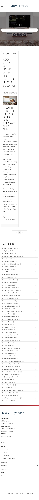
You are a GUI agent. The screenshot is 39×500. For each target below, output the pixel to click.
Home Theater (8, 314)
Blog (2, 472)
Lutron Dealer (8, 343)
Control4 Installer (9, 261)
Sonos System (8, 382)
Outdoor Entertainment (10, 92)
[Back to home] (19, 6)
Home (3, 443)
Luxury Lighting (9, 356)
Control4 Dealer (9, 253)
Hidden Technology (10, 282)
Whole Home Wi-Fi (10, 393)
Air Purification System (11, 248)
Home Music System (10, 298)
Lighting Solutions (9, 337)
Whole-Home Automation (12, 398)
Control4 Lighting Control (11, 264)
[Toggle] (36, 248)
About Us (5, 450)
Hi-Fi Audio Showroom (11, 274)
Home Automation (9, 293)
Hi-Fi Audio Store (9, 277)
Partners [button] (4, 465)
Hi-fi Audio (7, 272)
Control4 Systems (9, 269)
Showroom (6, 456)
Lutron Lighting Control (11, 348)
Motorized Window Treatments (13, 361)
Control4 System (9, 267)
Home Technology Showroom (13, 311)
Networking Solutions (10, 364)
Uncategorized (8, 385)
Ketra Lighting (8, 330)
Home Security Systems (11, 306)
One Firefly (15, 493)
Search (33, 30)
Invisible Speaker (9, 324)
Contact (3, 476)
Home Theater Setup (10, 316)
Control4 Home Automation (12, 256)
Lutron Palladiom (9, 353)
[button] (2, 6)
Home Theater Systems (11, 319)
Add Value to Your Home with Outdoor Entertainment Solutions (10, 74)
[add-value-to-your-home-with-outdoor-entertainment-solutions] (10, 100)
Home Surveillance (9, 309)
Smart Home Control (10, 377)
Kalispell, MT (8, 327)
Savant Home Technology (12, 372)
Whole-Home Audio (10, 395)
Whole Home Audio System (12, 390)
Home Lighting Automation (12, 295)
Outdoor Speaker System (11, 369)
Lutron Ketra (8, 345)
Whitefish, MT (8, 387)
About (3, 446)
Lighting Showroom (10, 335)
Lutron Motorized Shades (11, 351)
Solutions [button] (4, 462)
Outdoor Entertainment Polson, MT (13, 93)
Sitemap (22, 493)
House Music (8, 322)
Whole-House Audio (10, 401)
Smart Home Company (11, 374)
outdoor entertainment (10, 218)
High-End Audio (9, 285)
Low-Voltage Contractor (11, 340)
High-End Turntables (10, 288)
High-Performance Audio (12, 290)
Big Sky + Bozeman (9, 458)
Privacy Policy (29, 493)
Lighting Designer (9, 332)
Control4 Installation (10, 259)
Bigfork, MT (7, 251)
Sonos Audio (8, 380)
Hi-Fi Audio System (10, 280)
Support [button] (3, 469)
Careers (5, 453)
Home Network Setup (10, 301)
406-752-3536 (6, 436)
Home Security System (11, 303)
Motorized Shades (9, 359)
